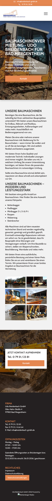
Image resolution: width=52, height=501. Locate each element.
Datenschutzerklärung (14, 473)
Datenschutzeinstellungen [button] (17, 478)
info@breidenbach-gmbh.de (27, 1)
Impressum (10, 470)
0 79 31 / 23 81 (27, 4)
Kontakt (23, 78)
